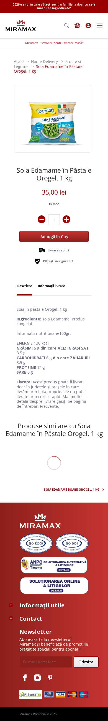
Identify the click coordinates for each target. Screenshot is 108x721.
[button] (66, 25)
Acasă (19, 61)
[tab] (24, 286)
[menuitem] (66, 25)
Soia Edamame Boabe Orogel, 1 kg (71, 489)
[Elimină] (41, 219)
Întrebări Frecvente (40, 406)
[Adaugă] (66, 219)
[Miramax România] (21, 25)
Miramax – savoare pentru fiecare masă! (54, 43)
